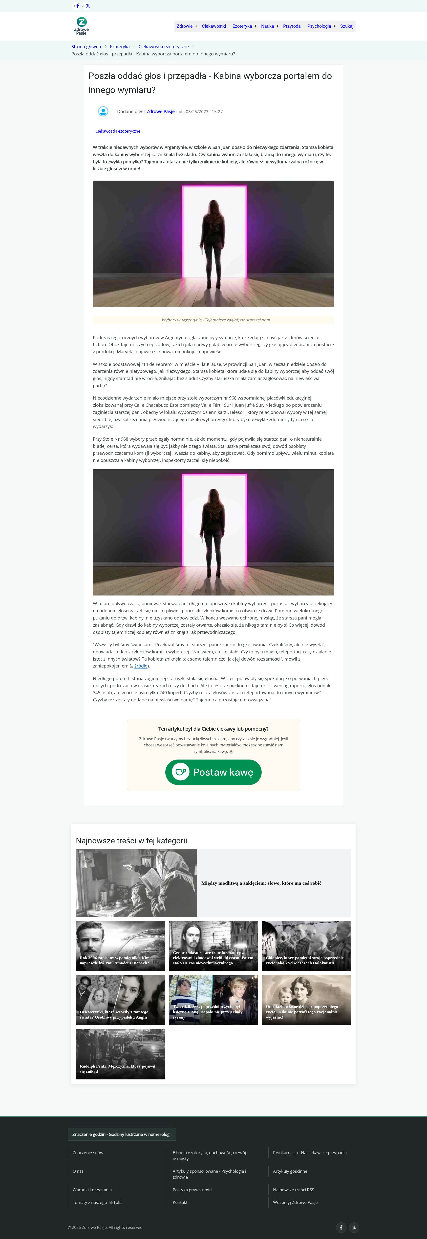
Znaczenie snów (88, 1152)
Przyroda (292, 26)
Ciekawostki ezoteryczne (164, 46)
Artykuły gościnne (290, 1171)
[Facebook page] (75, 5)
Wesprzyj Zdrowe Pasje (295, 1202)
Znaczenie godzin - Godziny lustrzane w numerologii (121, 1134)
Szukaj (346, 26)
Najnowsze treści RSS (293, 1189)
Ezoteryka (242, 26)
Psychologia (319, 26)
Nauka (267, 26)
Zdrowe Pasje (161, 111)
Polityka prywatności (192, 1189)
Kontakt (180, 1202)
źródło (141, 666)
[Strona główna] (81, 26)
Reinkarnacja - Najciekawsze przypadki (310, 1152)
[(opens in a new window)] (213, 772)
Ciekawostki (214, 26)
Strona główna (86, 46)
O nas (78, 1171)
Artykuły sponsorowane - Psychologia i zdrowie (209, 1174)
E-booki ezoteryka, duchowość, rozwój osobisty (209, 1156)
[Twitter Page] (86, 5)
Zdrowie (185, 26)
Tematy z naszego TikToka (98, 1202)
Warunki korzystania (92, 1189)
